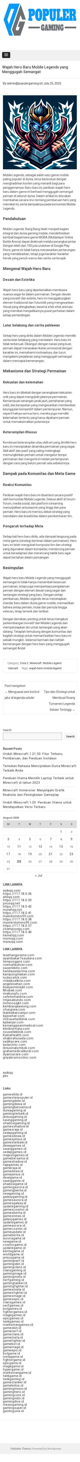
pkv (5, 1076)
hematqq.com (13, 935)
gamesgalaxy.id (14, 1203)
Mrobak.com (12, 990)
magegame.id (13, 1366)
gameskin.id (12, 1328)
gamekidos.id (13, 1385)
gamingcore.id (14, 1395)
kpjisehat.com (13, 1016)
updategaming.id (15, 1206)
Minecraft (35, 663)
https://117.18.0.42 (17, 906)
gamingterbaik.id (15, 1113)
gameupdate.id (14, 1232)
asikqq (8, 1073)
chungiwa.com (14, 1009)
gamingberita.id (15, 1190)
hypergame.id (13, 1369)
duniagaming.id (14, 1110)
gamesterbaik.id (15, 1142)
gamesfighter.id (15, 1293)
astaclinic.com (14, 1045)
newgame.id (12, 1241)
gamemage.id (13, 1347)
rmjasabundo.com (17, 1000)
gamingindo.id (13, 1398)
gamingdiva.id (13, 1401)
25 (19, 861)
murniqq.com (13, 938)
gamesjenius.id (14, 1139)
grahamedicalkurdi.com (21, 1051)
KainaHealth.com (16, 1035)
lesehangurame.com (18, 955)
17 (8, 854)
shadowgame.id (15, 1184)
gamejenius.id (13, 1174)
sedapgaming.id (15, 1133)
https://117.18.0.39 (17, 900)
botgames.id (12, 1309)
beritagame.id (13, 1251)
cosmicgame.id (14, 1245)
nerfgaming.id (13, 1280)
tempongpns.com (16, 961)
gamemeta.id (13, 1337)
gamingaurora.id (15, 1187)
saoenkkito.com (15, 968)
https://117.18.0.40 (17, 932)
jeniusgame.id (13, 1257)
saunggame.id (13, 1181)
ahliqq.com (11, 897)
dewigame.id (12, 1177)
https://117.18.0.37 (17, 926)
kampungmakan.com (19, 974)
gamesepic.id (13, 1299)
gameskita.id (13, 1094)
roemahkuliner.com (18, 965)
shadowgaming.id (16, 1123)
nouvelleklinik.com (17, 1032)
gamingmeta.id (14, 1277)
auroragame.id (14, 1238)
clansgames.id (14, 1302)
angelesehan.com (16, 984)
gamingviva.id (13, 1411)
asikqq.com (12, 890)
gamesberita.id (14, 1213)
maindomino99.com (18, 916)
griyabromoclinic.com (19, 1057)
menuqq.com (13, 942)
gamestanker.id (14, 1382)
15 (61, 846)
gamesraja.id (13, 1129)
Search (7, 730)
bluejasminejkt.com (18, 987)
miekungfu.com (15, 993)
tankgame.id (12, 1376)
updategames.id (15, 1222)
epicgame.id (12, 1363)
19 (30, 854)
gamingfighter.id (15, 1286)
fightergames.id (15, 1312)
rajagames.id (13, 1165)
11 (19, 846)
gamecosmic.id (14, 1229)
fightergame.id (14, 1360)
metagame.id (13, 1357)
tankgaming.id (13, 1379)
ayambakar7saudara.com (22, 958)
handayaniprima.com (19, 971)
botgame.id (11, 1353)
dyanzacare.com (16, 1054)
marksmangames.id (18, 1325)
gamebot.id (11, 1344)
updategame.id (14, 1248)
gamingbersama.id (17, 1107)
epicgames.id (13, 1318)
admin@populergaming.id (24, 83)
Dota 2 (24, 663)
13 (40, 846)
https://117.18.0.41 (17, 913)
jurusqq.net (11, 903)
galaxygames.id (15, 1219)
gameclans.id (13, 1334)
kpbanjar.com (13, 1022)
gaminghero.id (14, 1392)
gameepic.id (12, 1350)
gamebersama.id (16, 1158)
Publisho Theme (20, 1448)
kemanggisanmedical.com (23, 1025)
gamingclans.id (14, 1267)
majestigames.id (15, 1155)
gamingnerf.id (13, 1261)
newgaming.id (13, 1193)
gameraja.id (12, 1168)
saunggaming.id (15, 1120)
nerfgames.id (13, 1305)
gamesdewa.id (14, 1136)
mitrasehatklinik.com (19, 1019)
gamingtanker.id (15, 1283)
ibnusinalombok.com (19, 1048)
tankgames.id (13, 1321)
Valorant (13, 668)
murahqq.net (12, 910)
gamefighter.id (14, 1341)
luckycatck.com (15, 977)
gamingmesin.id (15, 1389)
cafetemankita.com (18, 997)
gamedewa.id (13, 1171)
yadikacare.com (15, 1041)
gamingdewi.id (14, 1101)
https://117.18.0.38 (17, 919)
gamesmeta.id (14, 1289)
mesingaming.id (15, 1405)
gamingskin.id (13, 1264)
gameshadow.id (15, 1161)
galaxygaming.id (15, 1197)
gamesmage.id (14, 1296)
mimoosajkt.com (16, 1003)
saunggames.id (14, 1149)
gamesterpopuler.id (18, 1097)
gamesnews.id (14, 1216)
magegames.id (14, 1315)
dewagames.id (14, 1145)
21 (51, 854)
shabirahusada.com (18, 1038)
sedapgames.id (14, 1152)
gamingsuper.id (14, 1408)
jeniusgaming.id (15, 1117)
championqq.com (16, 929)
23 (71, 854)
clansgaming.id (14, 1270)
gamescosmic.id (15, 1209)
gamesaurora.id (15, 1200)
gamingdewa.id (14, 1104)
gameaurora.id (14, 1225)
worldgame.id (13, 1254)
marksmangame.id (17, 1373)
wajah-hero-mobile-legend (45, 668)
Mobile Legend (52, 663)
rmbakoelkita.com (17, 981)
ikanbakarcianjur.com (19, 1013)
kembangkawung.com (19, 1006)
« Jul (38, 875)
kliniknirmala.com (16, 1029)
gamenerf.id (12, 1331)
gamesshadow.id (16, 1126)
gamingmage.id (14, 1273)
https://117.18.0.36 (17, 894)
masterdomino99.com (20, 922)
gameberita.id (13, 1235)
